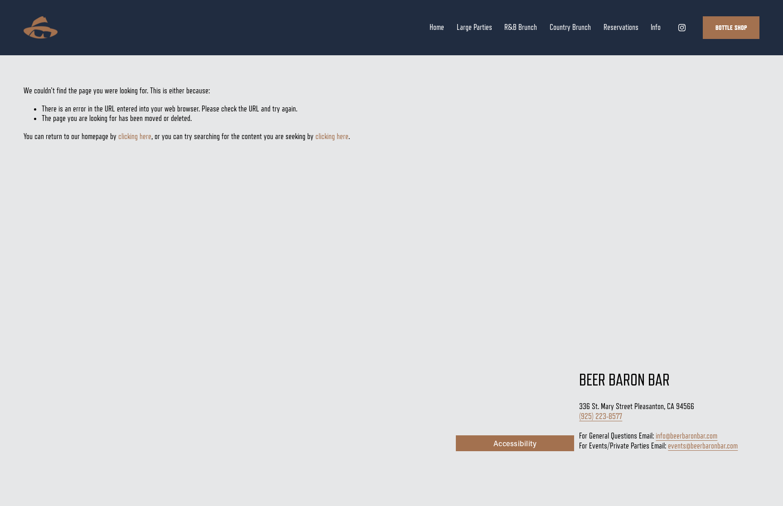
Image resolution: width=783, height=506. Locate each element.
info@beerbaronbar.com (686, 435)
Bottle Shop (731, 27)
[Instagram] (681, 27)
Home (437, 27)
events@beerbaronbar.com (703, 445)
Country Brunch (570, 27)
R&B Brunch (520, 27)
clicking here (134, 136)
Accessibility (514, 443)
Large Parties (474, 27)
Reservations (621, 27)
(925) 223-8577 (600, 416)
